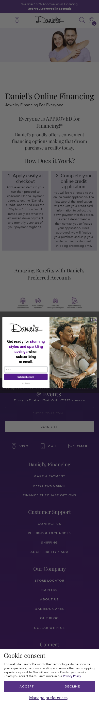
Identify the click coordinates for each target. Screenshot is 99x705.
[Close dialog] (94, 320)
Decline (72, 686)
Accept (27, 686)
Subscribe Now (26, 377)
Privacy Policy (72, 676)
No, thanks (26, 383)
